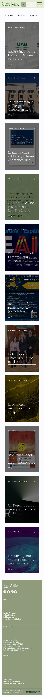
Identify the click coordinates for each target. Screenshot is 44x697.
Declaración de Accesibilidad (14, 683)
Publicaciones (8, 617)
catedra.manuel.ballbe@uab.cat (19, 648)
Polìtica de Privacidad (11, 681)
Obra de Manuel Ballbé (12, 619)
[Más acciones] (35, 27)
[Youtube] (15, 591)
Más (32, 15)
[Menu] (39, 4)
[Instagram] (4, 591)
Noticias (21, 15)
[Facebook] (8, 591)
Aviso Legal (7, 679)
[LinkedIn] (12, 591)
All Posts (9, 15)
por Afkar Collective (15, 692)
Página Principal (9, 613)
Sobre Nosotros (9, 615)
